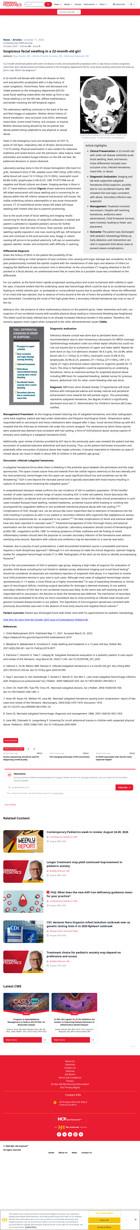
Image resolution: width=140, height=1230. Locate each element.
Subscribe (122, 787)
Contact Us (70, 1067)
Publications (89, 4)
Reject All (104, 1220)
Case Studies (10, 804)
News (74, 1152)
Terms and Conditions (70, 1077)
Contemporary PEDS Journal (17, 42)
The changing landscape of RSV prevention (23, 757)
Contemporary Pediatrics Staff (63, 837)
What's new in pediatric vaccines (111, 757)
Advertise (70, 1064)
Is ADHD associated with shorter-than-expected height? (68, 758)
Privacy (70, 1080)
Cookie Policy (31, 1227)
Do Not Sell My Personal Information (70, 1084)
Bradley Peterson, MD (60, 871)
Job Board (70, 1074)
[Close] (136, 1220)
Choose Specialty (67, 12)
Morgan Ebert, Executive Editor (64, 931)
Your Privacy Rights (70, 1087)
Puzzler (78, 4)
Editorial (70, 1071)
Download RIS (10, 740)
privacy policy (58, 793)
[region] (70, 1220)
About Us (70, 1061)
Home (51, 1152)
